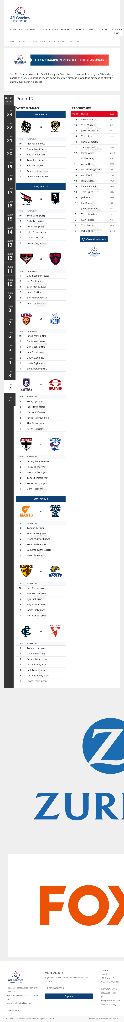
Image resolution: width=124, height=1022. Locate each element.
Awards (21, 42)
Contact (104, 29)
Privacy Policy (12, 1010)
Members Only (117, 31)
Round (9, 113)
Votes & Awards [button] (29, 29)
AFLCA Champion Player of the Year (47, 42)
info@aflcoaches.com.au (112, 1000)
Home (13, 29)
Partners (80, 29)
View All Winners (95, 239)
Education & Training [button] (57, 29)
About (92, 29)
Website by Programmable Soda (103, 1018)
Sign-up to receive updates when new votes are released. (66, 979)
